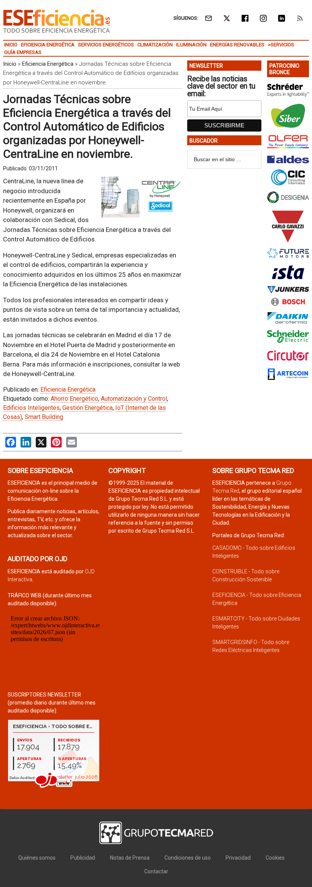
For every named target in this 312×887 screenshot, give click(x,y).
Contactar (156, 871)
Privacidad (238, 858)
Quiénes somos (37, 858)
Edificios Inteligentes (31, 407)
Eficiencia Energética (47, 63)
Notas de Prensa (130, 858)
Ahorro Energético (74, 398)
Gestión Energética (87, 407)
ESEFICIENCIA (56, 21)
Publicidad (82, 858)
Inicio (9, 63)
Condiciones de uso (187, 858)
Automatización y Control (134, 398)
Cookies (275, 858)
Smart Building (44, 416)
